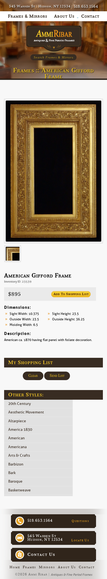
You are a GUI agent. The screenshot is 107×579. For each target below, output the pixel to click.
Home (15, 567)
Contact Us (41, 554)
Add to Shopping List (71, 294)
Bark (12, 472)
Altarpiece (17, 421)
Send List (57, 376)
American (16, 438)
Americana (17, 447)
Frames (29, 567)
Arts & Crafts (19, 455)
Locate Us (80, 540)
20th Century (19, 403)
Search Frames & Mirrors (53, 57)
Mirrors (47, 567)
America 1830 (20, 429)
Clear (33, 376)
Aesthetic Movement (26, 412)
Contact (87, 567)
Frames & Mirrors (27, 16)
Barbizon (15, 464)
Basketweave (19, 490)
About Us (67, 567)
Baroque (15, 481)
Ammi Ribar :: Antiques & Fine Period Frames (53, 37)
